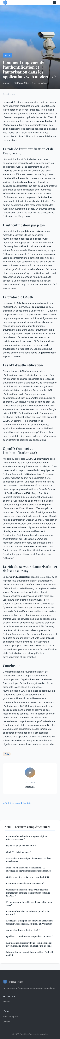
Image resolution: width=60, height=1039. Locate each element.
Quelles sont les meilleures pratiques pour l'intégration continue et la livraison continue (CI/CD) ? (28, 892)
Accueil (6, 94)
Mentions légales (10, 1016)
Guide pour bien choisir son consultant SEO (27, 877)
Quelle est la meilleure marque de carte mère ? (29, 936)
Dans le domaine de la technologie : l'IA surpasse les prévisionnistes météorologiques (28, 869)
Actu (7, 55)
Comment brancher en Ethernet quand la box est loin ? (28, 913)
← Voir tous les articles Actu (17, 803)
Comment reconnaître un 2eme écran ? (25, 883)
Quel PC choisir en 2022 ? (18, 852)
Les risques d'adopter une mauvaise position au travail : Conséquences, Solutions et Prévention (29, 922)
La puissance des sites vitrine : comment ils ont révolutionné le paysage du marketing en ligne (29, 944)
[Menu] (54, 2)
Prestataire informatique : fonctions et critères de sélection (28, 860)
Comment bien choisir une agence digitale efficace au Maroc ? (26, 838)
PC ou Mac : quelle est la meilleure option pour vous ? (29, 903)
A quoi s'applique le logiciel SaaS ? (23, 930)
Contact (6, 1021)
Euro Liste (16, 982)
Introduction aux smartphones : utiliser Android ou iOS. (29, 953)
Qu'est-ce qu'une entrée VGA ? (21, 845)
